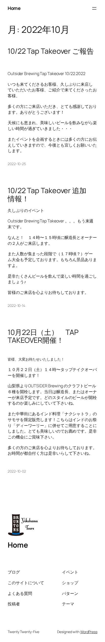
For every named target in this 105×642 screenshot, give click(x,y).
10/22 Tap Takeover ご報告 (51, 51)
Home (14, 8)
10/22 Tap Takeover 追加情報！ (47, 195)
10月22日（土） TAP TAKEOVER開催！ (43, 336)
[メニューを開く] (94, 8)
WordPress (88, 631)
